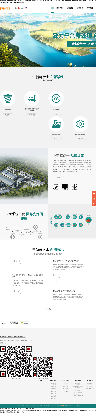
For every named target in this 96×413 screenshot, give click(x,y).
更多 (50, 309)
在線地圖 (53, 396)
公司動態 (70, 8)
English (23, 8)
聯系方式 (53, 393)
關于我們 (60, 8)
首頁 (52, 8)
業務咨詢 (90, 384)
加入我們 (53, 398)
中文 (16, 8)
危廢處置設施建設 (77, 395)
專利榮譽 (53, 391)
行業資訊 (58, 254)
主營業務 (80, 8)
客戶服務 (90, 8)
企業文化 (53, 388)
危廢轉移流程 (90, 388)
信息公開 (44, 254)
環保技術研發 (78, 392)
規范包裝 (90, 386)
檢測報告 (51, 254)
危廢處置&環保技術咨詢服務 (77, 387)
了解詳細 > (58, 177)
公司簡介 (53, 384)
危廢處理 (77, 384)
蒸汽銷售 (77, 390)
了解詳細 (7, 115)
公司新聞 (37, 254)
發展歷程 (53, 386)
